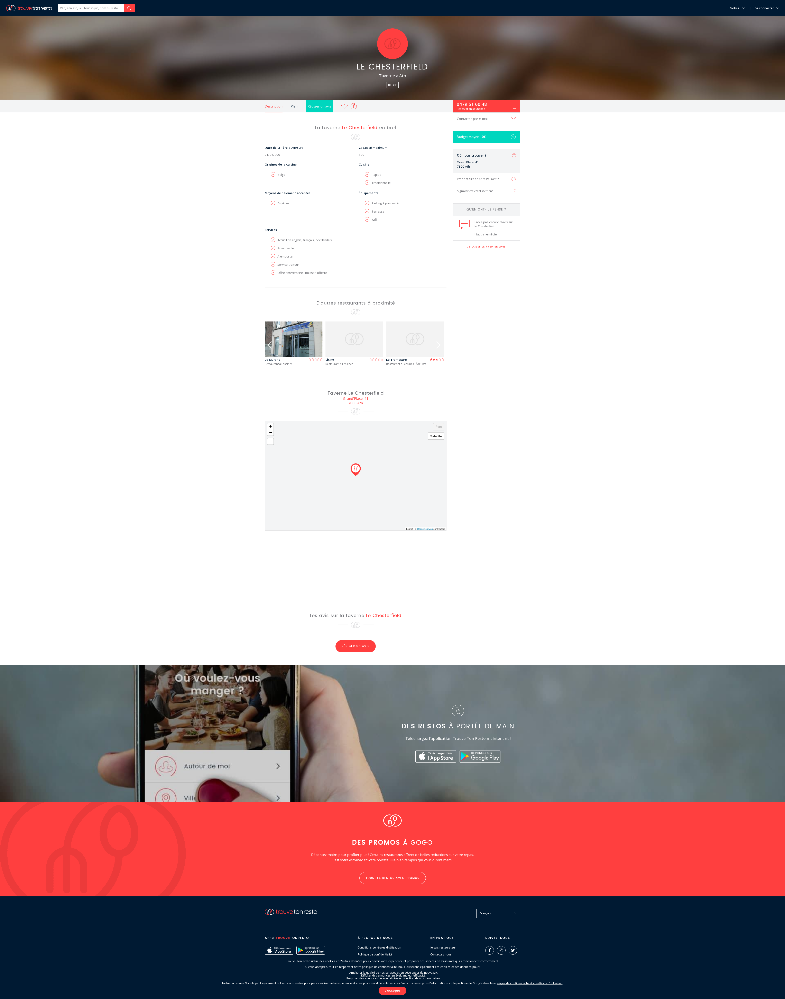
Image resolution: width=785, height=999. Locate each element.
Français (485, 913)
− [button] (270, 432)
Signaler (475, 191)
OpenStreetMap (425, 528)
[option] (295, 343)
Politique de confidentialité (375, 954)
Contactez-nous (440, 954)
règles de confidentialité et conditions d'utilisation (530, 983)
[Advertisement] (486, 320)
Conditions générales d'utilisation (379, 947)
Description (274, 106)
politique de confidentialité (379, 967)
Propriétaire (478, 179)
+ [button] (270, 426)
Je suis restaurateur (443, 947)
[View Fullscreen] (270, 441)
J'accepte (392, 990)
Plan (294, 106)
